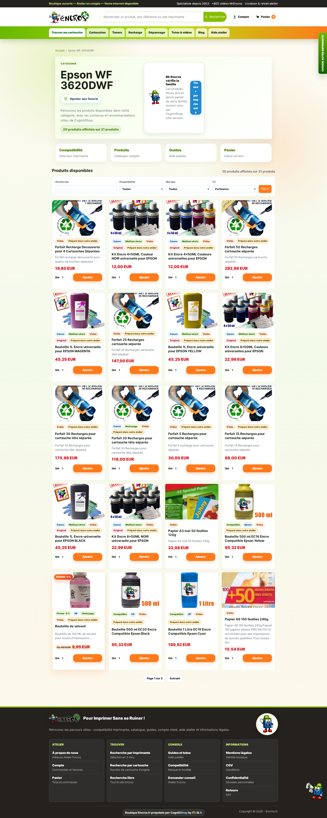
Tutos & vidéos (181, 32)
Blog (201, 32)
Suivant (175, 678)
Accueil (59, 50)
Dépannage (157, 32)
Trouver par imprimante (195, 97)
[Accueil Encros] (72, 16)
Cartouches (97, 32)
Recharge (135, 32)
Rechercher (217, 17)
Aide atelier (219, 32)
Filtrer (265, 189)
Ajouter (88, 277)
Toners (117, 32)
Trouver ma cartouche (67, 32)
